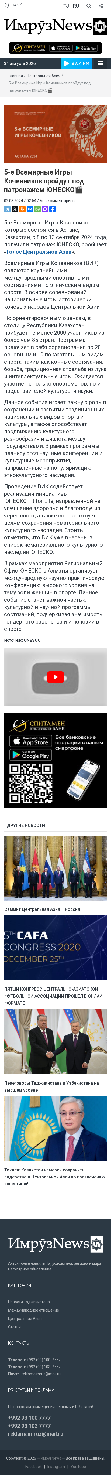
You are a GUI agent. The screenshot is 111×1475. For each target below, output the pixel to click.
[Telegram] (7, 209)
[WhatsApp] (37, 209)
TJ (66, 6)
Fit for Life (40, 501)
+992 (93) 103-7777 (43, 1367)
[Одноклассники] (22, 209)
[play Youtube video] (55, 677)
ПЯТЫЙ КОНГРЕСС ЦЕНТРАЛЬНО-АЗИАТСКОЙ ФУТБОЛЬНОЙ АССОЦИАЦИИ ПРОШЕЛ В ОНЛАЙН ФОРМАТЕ (54, 996)
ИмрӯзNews (51, 1458)
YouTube (78, 1466)
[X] (15, 209)
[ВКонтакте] (30, 209)
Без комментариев (57, 200)
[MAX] (45, 209)
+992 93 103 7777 (29, 1426)
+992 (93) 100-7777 (43, 1360)
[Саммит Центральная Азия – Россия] (55, 867)
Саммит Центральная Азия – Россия (42, 909)
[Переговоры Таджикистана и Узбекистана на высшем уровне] (55, 1041)
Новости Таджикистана (29, 1302)
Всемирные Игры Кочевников (43, 263)
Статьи (14, 1327)
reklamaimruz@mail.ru (41, 1374)
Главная (16, 76)
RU (76, 6)
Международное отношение (33, 1310)
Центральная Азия (43, 76)
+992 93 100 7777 (29, 1418)
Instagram (56, 1466)
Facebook (33, 1466)
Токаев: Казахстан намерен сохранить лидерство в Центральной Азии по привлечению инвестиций (54, 1176)
